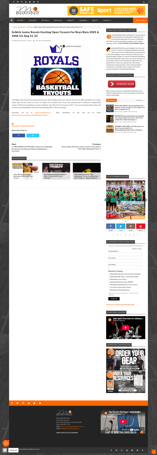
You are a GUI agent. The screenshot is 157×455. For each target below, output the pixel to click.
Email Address (113, 251)
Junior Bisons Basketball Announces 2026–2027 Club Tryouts (23, 176)
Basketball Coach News (118, 279)
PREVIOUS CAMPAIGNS (114, 305)
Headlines (29, 27)
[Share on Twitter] (32, 135)
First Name (112, 258)
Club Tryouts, (39, 40)
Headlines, (47, 40)
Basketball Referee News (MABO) (121, 282)
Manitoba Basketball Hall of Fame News (123, 285)
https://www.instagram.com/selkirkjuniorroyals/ (30, 115)
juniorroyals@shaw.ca (43, 112)
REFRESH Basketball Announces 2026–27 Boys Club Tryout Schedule (55, 176)
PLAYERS (20, 20)
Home (14, 27)
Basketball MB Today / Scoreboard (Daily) (124, 277)
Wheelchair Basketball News (120, 290)
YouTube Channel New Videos (120, 287)
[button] (106, 200)
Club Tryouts (21, 27)
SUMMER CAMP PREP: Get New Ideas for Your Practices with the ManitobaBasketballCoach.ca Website (129, 128)
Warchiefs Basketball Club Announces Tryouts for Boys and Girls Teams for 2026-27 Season (86, 176)
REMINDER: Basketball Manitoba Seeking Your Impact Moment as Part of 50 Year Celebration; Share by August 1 (129, 118)
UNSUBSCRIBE (129, 305)
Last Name (112, 264)
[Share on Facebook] (18, 135)
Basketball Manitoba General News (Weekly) (125, 274)
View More (139, 100)
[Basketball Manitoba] (28, 10)
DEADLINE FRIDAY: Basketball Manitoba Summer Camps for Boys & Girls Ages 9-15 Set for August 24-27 (130, 107)
